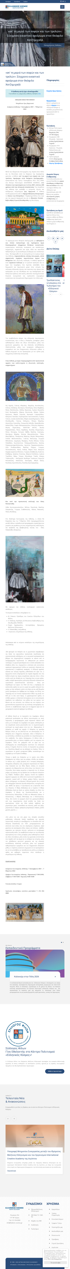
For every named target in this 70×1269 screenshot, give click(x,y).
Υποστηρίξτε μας (57, 1227)
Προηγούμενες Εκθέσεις (52, 45)
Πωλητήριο (35, 1229)
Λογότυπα (55, 1247)
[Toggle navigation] (62, 7)
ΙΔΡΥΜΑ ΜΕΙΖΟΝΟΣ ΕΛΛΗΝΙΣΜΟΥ (28, 1262)
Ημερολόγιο (51, 101)
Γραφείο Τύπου (57, 1223)
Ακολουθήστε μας (57, 1231)
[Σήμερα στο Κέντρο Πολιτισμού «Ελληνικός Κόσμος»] (61, 1)
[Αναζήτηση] (65, 1)
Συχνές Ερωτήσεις (54, 91)
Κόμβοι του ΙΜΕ (36, 1221)
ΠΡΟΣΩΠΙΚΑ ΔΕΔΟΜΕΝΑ (34, 1264)
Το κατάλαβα (55, 1263)
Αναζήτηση (34, 1225)
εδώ (39, 94)
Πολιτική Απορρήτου (55, 1259)
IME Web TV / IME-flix (37, 1216)
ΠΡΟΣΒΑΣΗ (13, 1264)
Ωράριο (25, 1)
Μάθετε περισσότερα (54, 1071)
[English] (63, 1)
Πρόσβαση (17, 1)
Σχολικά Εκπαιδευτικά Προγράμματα (44, 976)
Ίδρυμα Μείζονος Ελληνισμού (37, 1210)
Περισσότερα (48, 1181)
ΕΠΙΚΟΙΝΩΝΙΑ (21, 1264)
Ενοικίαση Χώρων (57, 1219)
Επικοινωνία (56, 1235)
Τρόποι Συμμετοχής (56, 1214)
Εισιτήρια (8, 1)
